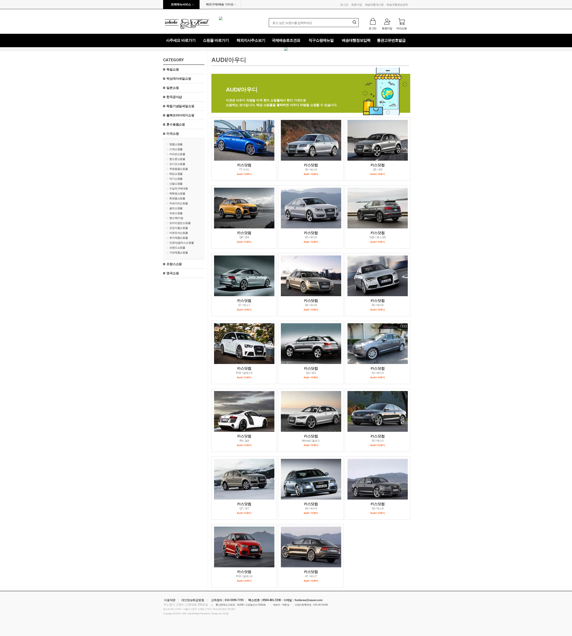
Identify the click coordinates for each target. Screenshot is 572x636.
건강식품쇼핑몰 (178, 228)
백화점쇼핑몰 (177, 193)
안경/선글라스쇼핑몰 (181, 242)
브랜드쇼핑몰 (177, 247)
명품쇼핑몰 (176, 144)
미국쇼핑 (172, 133)
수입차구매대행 (178, 188)
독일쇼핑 (172, 69)
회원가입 (356, 4)
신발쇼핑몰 (176, 183)
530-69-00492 (320, 604)
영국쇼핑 (172, 273)
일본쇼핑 (172, 87)
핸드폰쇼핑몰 (177, 159)
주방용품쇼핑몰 (178, 168)
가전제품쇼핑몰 (178, 252)
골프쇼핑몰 (176, 208)
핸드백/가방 (176, 218)
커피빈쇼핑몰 (177, 154)
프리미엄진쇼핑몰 (180, 223)
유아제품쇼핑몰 (178, 237)
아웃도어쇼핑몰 (178, 232)
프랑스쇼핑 (174, 264)
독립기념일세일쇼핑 (180, 106)
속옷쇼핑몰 (176, 213)
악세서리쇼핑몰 (178, 203)
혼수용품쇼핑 (175, 124)
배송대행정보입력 (397, 4)
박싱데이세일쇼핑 (178, 78)
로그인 (344, 4)
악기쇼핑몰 (176, 178)
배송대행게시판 (374, 4)
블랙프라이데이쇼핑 (180, 115)
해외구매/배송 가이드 (219, 4)
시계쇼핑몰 (176, 149)
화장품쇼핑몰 (177, 198)
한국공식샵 (174, 97)
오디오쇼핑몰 (177, 164)
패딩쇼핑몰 (176, 173)
